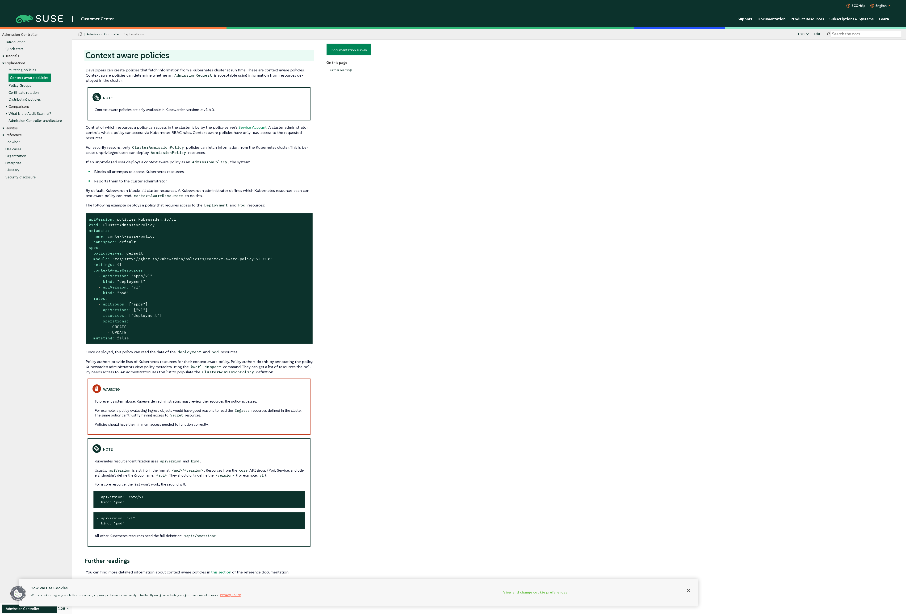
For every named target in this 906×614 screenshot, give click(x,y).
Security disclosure (20, 177)
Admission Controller (103, 34)
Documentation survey (349, 50)
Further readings (340, 70)
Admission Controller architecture (35, 120)
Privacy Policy (230, 595)
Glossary (12, 170)
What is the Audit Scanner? (29, 113)
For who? (12, 142)
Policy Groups (19, 85)
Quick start (14, 49)
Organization (15, 156)
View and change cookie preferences (535, 592)
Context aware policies (29, 77)
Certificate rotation (23, 92)
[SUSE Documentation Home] (80, 34)
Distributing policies (24, 99)
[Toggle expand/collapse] (3, 56)
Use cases (13, 149)
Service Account (253, 127)
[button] (18, 593)
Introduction (15, 42)
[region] (358, 592)
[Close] (688, 590)
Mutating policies (22, 70)
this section (221, 572)
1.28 (801, 34)
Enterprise (13, 163)
